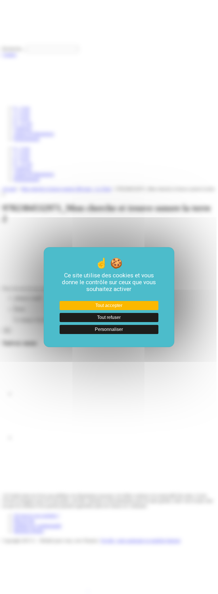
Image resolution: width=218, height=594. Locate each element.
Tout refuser (109, 317)
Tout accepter (108, 305)
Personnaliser (109, 329)
